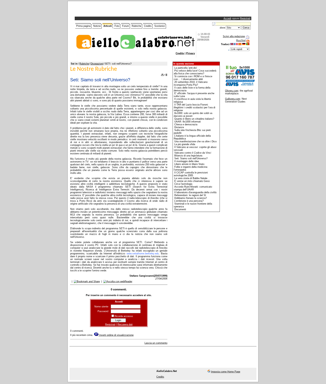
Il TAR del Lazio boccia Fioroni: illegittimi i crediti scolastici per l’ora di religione (194, 107)
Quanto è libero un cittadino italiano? (194, 118)
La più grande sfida (184, 144)
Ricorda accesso (124, 316)
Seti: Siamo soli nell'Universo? (191, 158)
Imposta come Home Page (225, 371)
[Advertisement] (119, 9)
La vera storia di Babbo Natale (190, 178)
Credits (148, 26)
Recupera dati (125, 324)
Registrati (245, 18)
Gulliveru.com (232, 98)
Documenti (180, 209)
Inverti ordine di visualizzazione (116, 335)
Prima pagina (83, 26)
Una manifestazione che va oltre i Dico (195, 141)
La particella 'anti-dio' (185, 67)
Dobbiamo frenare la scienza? (190, 198)
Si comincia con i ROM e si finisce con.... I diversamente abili (193, 78)
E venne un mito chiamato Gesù (192, 181)
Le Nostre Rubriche (93, 69)
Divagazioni (97, 63)
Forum (125, 26)
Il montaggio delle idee (186, 161)
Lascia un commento (156, 343)
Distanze (179, 127)
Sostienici (159, 26)
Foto (117, 26)
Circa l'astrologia (183, 183)
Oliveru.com (231, 90)
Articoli (107, 26)
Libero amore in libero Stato (189, 164)
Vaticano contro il (192, 152)
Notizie (97, 26)
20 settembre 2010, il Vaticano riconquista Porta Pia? (191, 83)
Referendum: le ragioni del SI (190, 195)
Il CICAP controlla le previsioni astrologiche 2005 (191, 174)
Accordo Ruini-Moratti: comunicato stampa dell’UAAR (193, 188)
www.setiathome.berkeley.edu (143, 253)
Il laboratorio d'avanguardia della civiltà (195, 192)
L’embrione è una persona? (189, 200)
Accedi (227, 18)
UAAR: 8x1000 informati (187, 121)
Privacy (190, 53)
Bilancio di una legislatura (188, 155)
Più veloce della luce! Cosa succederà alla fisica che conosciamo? (195, 72)
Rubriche (136, 26)
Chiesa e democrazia (185, 124)
